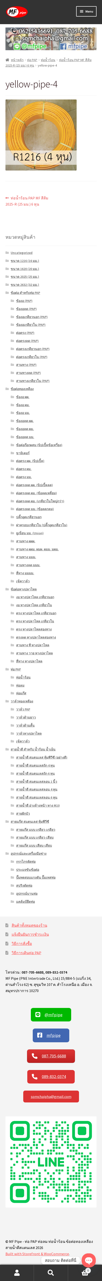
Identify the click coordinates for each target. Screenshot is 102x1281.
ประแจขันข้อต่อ (27, 869)
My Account (17, 1273)
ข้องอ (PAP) (24, 301)
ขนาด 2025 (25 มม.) (25, 276)
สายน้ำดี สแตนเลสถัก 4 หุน (35, 765)
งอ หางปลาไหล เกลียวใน (34, 605)
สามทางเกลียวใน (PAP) (33, 381)
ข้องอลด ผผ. (25, 421)
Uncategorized (21, 253)
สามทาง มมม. (26, 557)
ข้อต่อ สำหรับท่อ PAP (25, 293)
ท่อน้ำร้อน (48, 60)
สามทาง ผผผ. (25, 541)
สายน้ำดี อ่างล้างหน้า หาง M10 (38, 805)
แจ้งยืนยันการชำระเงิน (30, 934)
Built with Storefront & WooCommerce (37, 1253)
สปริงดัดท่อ (24, 885)
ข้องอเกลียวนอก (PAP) (32, 317)
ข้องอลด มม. (25, 437)
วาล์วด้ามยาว (26, 717)
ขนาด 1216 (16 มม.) (25, 261)
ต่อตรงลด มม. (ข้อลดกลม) (35, 509)
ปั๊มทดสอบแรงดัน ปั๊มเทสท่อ (36, 877)
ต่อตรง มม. (24, 477)
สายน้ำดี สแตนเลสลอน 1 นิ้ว (36, 781)
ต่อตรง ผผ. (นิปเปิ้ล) (30, 461)
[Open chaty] (89, 1260)
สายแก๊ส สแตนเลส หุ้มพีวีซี (30, 821)
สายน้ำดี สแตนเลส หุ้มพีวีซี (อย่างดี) (41, 757)
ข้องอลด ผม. (25, 429)
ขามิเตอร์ (23, 453)
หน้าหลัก (17, 60)
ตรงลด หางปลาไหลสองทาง (36, 637)
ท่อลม (20, 685)
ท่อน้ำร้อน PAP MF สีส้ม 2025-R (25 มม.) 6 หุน (27, 201)
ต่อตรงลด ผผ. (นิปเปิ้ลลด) (34, 485)
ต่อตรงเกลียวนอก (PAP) (33, 349)
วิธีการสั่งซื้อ (22, 943)
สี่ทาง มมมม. (25, 573)
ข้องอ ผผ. (22, 397)
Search (51, 1273)
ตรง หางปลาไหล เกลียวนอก (36, 613)
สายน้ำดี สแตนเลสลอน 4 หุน (36, 789)
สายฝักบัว (23, 813)
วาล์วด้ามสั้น (25, 725)
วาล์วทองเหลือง (22, 701)
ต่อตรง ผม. (24, 469)
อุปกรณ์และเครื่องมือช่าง (28, 853)
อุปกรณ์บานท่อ (26, 893)
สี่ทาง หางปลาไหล (29, 661)
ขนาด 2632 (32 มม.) (25, 285)
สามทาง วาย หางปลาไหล (34, 653)
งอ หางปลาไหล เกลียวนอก (35, 597)
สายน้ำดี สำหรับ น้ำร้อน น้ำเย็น (33, 749)
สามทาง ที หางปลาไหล (32, 645)
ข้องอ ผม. (23, 405)
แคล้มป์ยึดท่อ (25, 901)
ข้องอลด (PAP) (26, 309)
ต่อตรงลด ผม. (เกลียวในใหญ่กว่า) (40, 501)
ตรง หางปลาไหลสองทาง (34, 629)
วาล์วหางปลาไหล (29, 733)
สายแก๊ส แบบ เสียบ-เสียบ (34, 845)
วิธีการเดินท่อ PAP (26, 952)
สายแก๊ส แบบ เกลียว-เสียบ (35, 837)
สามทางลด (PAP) (28, 373)
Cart (78, 1268)
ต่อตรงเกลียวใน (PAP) (31, 357)
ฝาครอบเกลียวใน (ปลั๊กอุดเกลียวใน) (41, 525)
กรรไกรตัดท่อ (26, 861)
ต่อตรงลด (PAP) (27, 341)
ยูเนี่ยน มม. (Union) (30, 533)
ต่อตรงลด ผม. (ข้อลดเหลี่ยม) (36, 493)
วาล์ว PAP (23, 709)
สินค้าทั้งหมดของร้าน (29, 925)
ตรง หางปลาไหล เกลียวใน (35, 621)
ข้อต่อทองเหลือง (22, 389)
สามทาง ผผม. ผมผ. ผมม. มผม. (37, 549)
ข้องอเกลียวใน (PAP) (31, 325)
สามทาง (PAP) (26, 365)
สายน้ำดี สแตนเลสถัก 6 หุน (35, 773)
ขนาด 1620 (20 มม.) (25, 269)
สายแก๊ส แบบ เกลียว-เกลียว (35, 829)
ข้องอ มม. (23, 413)
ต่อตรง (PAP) (25, 333)
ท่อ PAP (32, 60)
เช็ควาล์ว (23, 581)
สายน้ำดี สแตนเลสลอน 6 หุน (36, 797)
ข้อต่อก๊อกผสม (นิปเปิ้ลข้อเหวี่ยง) (39, 445)
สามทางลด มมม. (28, 565)
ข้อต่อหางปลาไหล (24, 589)
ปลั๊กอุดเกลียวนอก (29, 517)
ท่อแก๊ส (21, 693)
